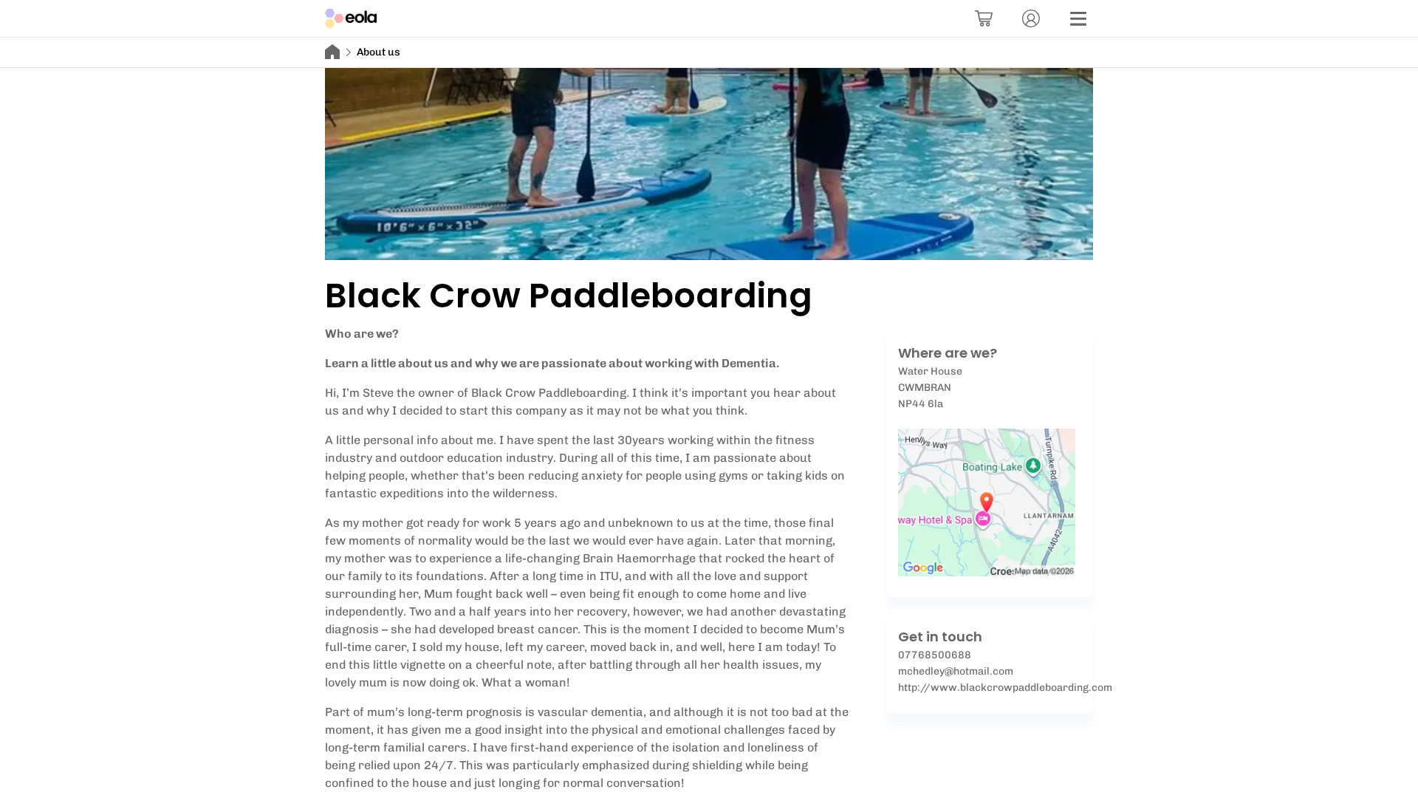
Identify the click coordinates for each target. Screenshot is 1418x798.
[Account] (1031, 18)
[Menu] (1078, 18)
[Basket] (984, 18)
